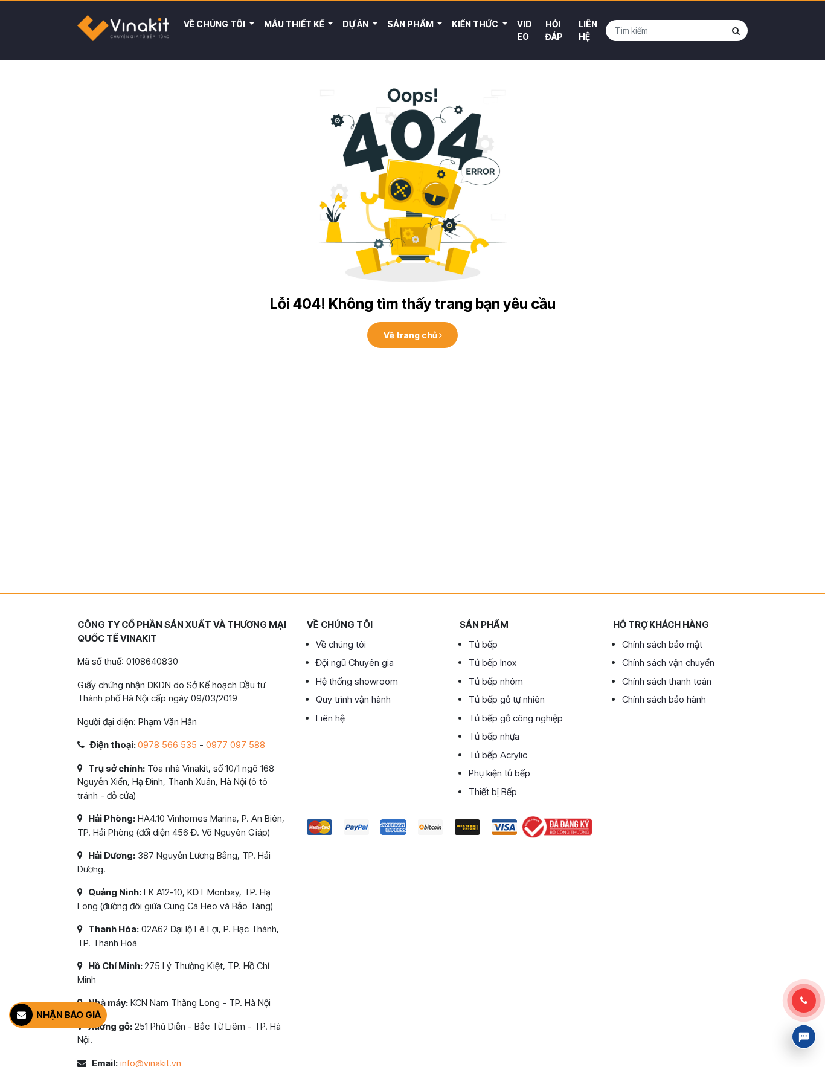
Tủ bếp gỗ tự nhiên (507, 699)
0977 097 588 (235, 744)
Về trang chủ (411, 335)
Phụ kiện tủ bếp (499, 773)
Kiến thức (476, 24)
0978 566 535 (167, 744)
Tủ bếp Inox (492, 662)
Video (524, 30)
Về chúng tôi (341, 644)
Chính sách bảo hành (664, 699)
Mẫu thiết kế (295, 24)
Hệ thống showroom (357, 681)
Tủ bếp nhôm (496, 681)
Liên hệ (588, 30)
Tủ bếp (483, 644)
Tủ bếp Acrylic (498, 755)
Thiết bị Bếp (493, 792)
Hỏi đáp (554, 30)
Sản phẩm (411, 24)
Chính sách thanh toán (666, 681)
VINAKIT (123, 30)
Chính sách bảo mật (662, 644)
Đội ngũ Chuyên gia (355, 662)
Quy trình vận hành (353, 699)
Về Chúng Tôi (215, 24)
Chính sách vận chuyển (668, 662)
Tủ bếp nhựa (494, 736)
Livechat (804, 1037)
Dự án (356, 24)
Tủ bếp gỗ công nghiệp (516, 718)
